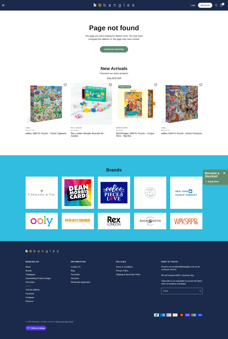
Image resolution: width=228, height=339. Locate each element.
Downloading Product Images (38, 278)
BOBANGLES (32, 262)
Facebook (30, 293)
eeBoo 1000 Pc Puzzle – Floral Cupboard (46, 133)
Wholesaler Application (80, 282)
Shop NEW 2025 (114, 78)
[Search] (216, 5)
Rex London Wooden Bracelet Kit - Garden (88, 134)
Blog (73, 270)
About (28, 267)
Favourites (30, 282)
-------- (28, 286)
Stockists (75, 278)
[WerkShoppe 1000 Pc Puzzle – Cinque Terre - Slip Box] (136, 104)
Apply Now (213, 182)
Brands (29, 270)
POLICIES (121, 262)
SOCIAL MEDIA (33, 290)
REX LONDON (76, 128)
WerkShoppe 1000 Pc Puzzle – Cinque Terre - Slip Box (135, 134)
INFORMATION (78, 262)
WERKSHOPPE (122, 128)
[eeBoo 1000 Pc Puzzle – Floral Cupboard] (46, 104)
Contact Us (76, 267)
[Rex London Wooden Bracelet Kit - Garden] (91, 104)
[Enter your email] (199, 291)
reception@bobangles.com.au (184, 267)
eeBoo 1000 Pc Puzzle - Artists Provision (181, 133)
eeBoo (28, 128)
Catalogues (30, 274)
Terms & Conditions (124, 267)
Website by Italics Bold (64, 322)
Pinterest (29, 301)
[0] (221, 5)
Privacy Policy (122, 270)
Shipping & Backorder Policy (128, 274)
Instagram (30, 297)
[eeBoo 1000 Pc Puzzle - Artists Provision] (182, 104)
